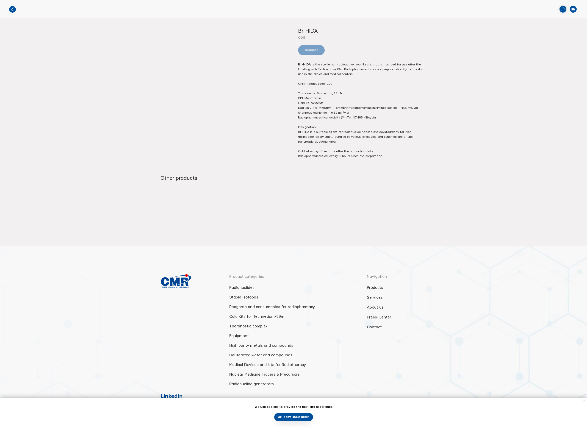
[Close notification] (583, 401)
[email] (573, 9)
